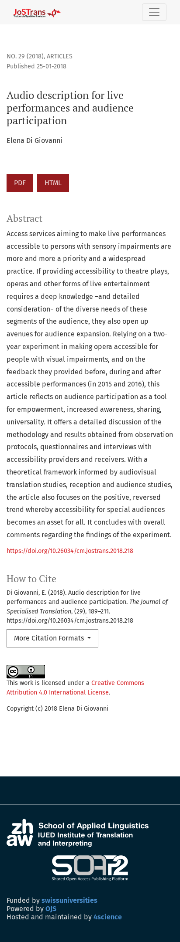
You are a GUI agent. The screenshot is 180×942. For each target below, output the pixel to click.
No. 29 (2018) (25, 56)
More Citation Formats (50, 638)
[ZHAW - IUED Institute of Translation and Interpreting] (78, 832)
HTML (53, 183)
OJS (50, 909)
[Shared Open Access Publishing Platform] (90, 868)
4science (107, 917)
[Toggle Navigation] (154, 12)
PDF (20, 183)
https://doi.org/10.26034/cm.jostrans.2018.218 (70, 551)
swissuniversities (69, 900)
